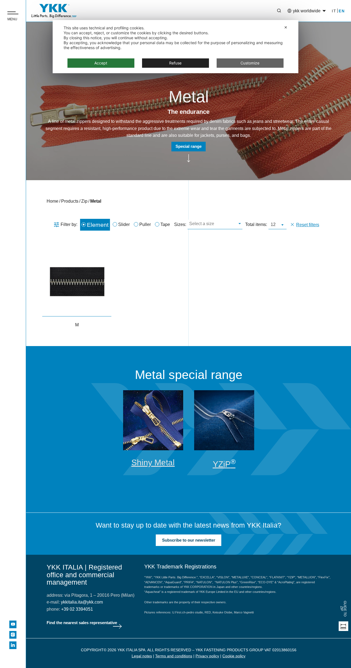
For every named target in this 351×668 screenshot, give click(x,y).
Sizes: (180, 224)
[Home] (54, 11)
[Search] (275, 11)
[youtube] (12, 624)
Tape (165, 224)
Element (98, 225)
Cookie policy (233, 656)
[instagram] (12, 635)
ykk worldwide (307, 11)
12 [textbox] (273, 224)
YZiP (224, 464)
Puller (145, 224)
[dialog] (175, 46)
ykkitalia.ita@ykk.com (82, 602)
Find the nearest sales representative (82, 622)
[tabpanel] (153, 428)
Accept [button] (100, 63)
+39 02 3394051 (77, 609)
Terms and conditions (173, 656)
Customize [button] (249, 63)
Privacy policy (207, 656)
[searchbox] (214, 224)
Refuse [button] (175, 63)
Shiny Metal (153, 462)
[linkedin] (12, 645)
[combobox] (215, 224)
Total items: (256, 224)
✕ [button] (285, 27)
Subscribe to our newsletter (188, 540)
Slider (124, 224)
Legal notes (142, 656)
